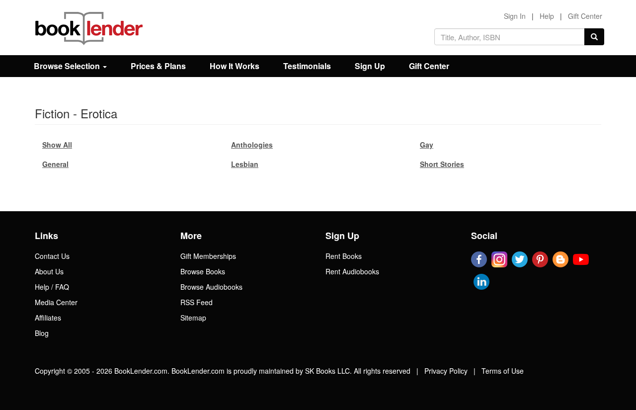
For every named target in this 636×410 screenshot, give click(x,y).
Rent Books (343, 256)
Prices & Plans (158, 66)
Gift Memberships (208, 256)
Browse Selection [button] (68, 66)
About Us (49, 271)
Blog (42, 333)
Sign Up (370, 66)
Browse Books (202, 271)
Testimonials (307, 66)
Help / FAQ (52, 287)
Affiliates (48, 318)
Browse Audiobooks (211, 287)
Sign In (515, 16)
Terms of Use (502, 371)
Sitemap (193, 318)
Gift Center (585, 16)
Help (547, 16)
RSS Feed (196, 302)
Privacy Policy (446, 371)
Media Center (56, 302)
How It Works (234, 66)
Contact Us (52, 256)
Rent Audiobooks (352, 271)
